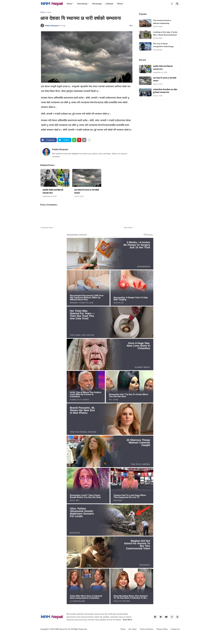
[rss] (177, 617)
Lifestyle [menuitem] (109, 4)
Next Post (128, 228)
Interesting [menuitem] (82, 4)
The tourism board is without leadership (162, 21)
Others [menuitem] (120, 4)
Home (42, 12)
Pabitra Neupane (60, 149)
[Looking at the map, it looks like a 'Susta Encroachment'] (145, 35)
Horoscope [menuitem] (97, 4)
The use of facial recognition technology (163, 45)
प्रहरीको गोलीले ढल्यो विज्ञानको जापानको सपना (53, 191)
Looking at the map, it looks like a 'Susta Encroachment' (165, 33)
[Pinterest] (79, 140)
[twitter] (161, 617)
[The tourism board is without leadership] (145, 23)
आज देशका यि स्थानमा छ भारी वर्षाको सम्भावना (86, 191)
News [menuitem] (69, 4)
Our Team (133, 629)
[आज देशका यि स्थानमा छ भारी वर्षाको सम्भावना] (86, 178)
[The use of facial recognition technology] (145, 46)
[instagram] (172, 617)
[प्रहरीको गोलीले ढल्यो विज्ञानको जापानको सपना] (54, 178)
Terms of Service (146, 629)
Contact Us (175, 629)
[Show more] (89, 140)
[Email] (84, 140)
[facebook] (155, 617)
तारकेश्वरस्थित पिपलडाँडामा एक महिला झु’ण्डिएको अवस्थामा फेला (165, 90)
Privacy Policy (162, 629)
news (49, 12)
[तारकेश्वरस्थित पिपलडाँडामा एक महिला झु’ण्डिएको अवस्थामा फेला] (145, 92)
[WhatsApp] (74, 140)
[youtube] (166, 617)
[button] (172, 3)
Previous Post (47, 228)
